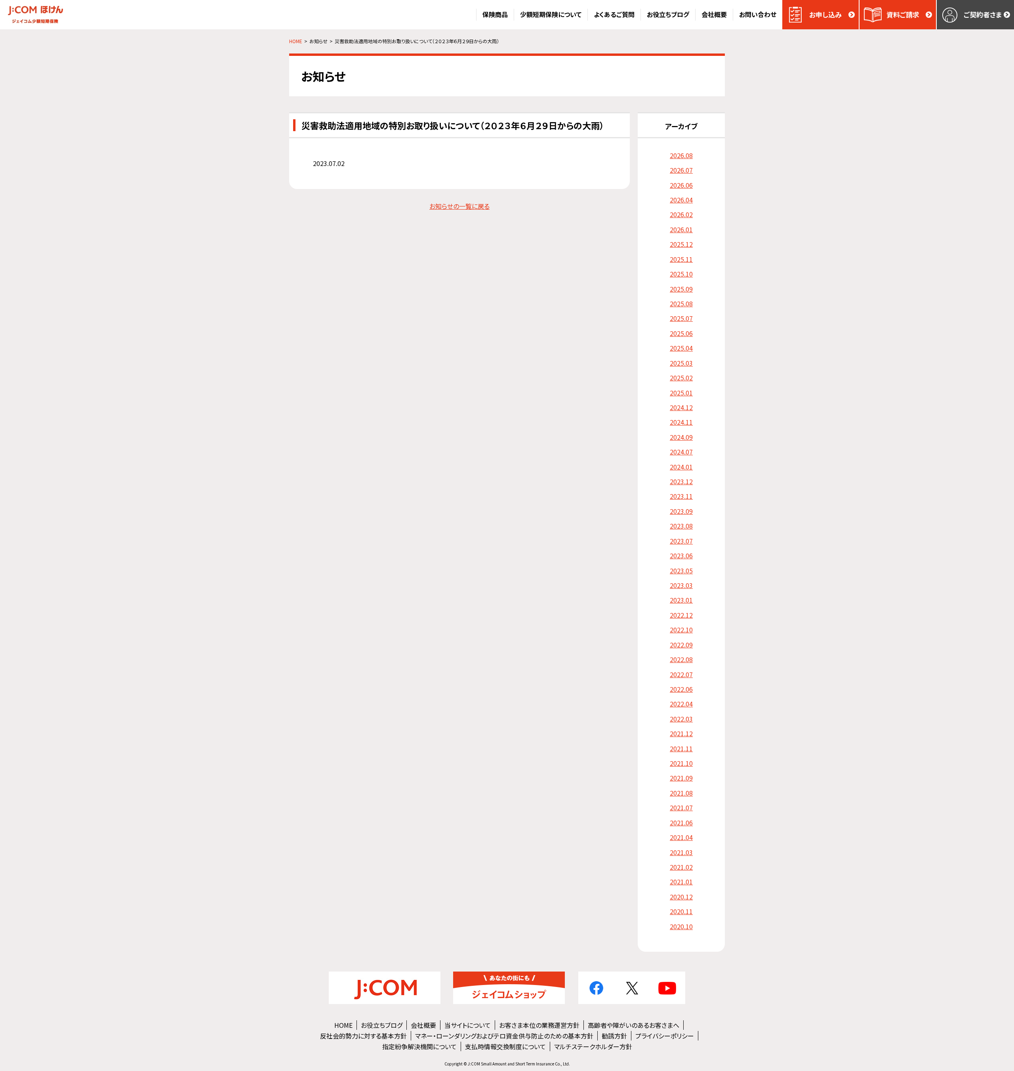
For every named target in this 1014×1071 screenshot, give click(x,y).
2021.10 (681, 763)
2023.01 (681, 600)
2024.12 (681, 407)
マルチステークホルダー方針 (593, 1046)
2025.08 (681, 303)
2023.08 (681, 526)
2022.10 (681, 629)
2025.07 (681, 318)
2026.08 (681, 155)
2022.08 (681, 659)
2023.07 (681, 541)
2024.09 (681, 437)
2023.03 (681, 585)
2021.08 (681, 793)
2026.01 (681, 229)
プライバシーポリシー (664, 1035)
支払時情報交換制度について (505, 1046)
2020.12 (681, 896)
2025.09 (681, 289)
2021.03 (681, 852)
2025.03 (681, 363)
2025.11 (681, 259)
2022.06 (681, 689)
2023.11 (681, 496)
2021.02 (681, 867)
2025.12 (681, 244)
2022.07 (681, 674)
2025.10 (681, 274)
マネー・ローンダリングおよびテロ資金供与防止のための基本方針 (504, 1035)
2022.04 (681, 703)
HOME (343, 1025)
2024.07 (681, 451)
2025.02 (681, 377)
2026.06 (681, 185)
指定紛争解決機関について (419, 1046)
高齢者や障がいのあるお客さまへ (633, 1025)
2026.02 (681, 214)
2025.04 (681, 348)
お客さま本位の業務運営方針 (539, 1025)
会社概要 (423, 1025)
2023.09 (681, 511)
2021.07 (681, 807)
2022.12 (681, 615)
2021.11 (681, 748)
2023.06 (681, 555)
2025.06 (681, 333)
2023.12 (681, 481)
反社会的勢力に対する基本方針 (363, 1035)
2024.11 (681, 422)
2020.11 (681, 911)
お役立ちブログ (381, 1025)
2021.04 (681, 837)
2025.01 (681, 392)
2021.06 (681, 822)
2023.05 (681, 570)
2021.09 (681, 778)
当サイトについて (467, 1025)
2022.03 (681, 719)
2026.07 (681, 170)
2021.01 (681, 881)
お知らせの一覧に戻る (459, 206)
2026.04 (681, 199)
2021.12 (681, 733)
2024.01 (681, 467)
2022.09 (681, 644)
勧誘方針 (614, 1035)
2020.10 (681, 926)
